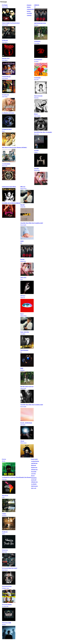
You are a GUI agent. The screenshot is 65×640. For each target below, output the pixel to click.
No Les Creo (5, 550)
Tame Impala (22, 424)
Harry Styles (36, 134)
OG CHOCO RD (5, 606)
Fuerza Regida (36, 43)
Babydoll (22, 204)
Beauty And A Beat (24, 332)
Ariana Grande (23, 388)
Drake (21, 279)
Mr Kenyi (4, 624)
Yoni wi (3, 533)
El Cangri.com (5, 94)
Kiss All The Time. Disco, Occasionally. (43, 132)
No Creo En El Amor (7, 586)
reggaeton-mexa (30, 9)
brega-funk (33, 471)
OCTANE (36, 150)
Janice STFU (23, 277)
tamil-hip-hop (34, 463)
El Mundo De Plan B (6, 129)
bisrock (33, 475)
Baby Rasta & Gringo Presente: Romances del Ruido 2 (14, 147)
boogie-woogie (34, 459)
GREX (3, 497)
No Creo (4, 459)
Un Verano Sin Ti (38, 59)
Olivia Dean (36, 97)
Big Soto (3, 461)
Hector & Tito (4, 165)
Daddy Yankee (4, 96)
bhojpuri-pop (34, 467)
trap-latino (29, 13)
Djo (21, 352)
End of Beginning (24, 350)
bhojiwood (33, 465)
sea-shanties (34, 484)
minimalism (34, 477)
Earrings (22, 259)
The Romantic (37, 77)
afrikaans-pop (34, 469)
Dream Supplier (23, 224)
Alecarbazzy (4, 515)
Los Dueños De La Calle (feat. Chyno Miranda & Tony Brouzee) (16, 477)
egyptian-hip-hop (35, 461)
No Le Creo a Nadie (6, 622)
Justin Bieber (22, 333)
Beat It (22, 313)
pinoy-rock (33, 488)
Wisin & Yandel (5, 6)
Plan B (3, 131)
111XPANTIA (37, 41)
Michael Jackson (23, 188)
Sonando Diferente (6, 76)
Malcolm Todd (36, 170)
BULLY (36, 114)
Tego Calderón (4, 42)
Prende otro (5, 531)
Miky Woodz (4, 551)
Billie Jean (22, 186)
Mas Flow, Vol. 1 (6, 58)
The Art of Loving (38, 95)
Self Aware (22, 295)
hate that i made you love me (26, 386)
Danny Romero (5, 570)
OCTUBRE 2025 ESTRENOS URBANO (11, 203)
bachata (28, 11)
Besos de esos (5, 495)
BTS (35, 6)
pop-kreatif (33, 479)
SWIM (21, 241)
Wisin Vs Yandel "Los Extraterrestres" (11, 23)
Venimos (4, 513)
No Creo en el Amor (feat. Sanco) (9, 568)
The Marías (36, 61)
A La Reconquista (6, 163)
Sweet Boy (36, 168)
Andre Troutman (37, 115)
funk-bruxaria (34, 486)
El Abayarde (5, 40)
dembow (29, 7)
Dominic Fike (22, 206)
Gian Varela (4, 479)
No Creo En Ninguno (7, 604)
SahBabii (36, 152)
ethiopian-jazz (34, 481)
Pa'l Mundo (4, 5)
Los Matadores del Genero (8, 112)
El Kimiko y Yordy (5, 588)
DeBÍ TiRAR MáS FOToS (40, 23)
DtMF (21, 368)
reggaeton (29, 15)
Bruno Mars (36, 79)
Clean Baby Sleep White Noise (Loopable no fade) (31, 223)
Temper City (22, 297)
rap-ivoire (33, 473)
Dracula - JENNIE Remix (26, 422)
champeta (29, 5)
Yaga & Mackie (5, 78)
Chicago (22, 441)
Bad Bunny (36, 25)
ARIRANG (36, 5)
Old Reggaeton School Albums (9, 186)
